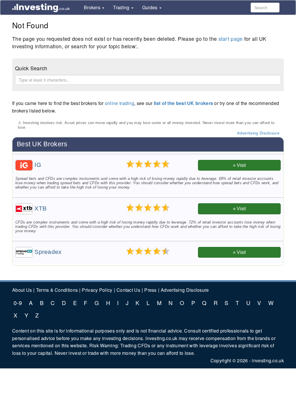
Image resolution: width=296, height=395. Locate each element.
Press (150, 290)
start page (231, 38)
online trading (119, 103)
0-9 (18, 303)
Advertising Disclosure (258, 133)
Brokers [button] (92, 8)
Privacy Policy (97, 290)
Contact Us (128, 290)
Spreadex (47, 251)
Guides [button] (150, 8)
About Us (22, 290)
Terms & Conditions (57, 290)
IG (37, 164)
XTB (40, 208)
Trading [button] (121, 8)
